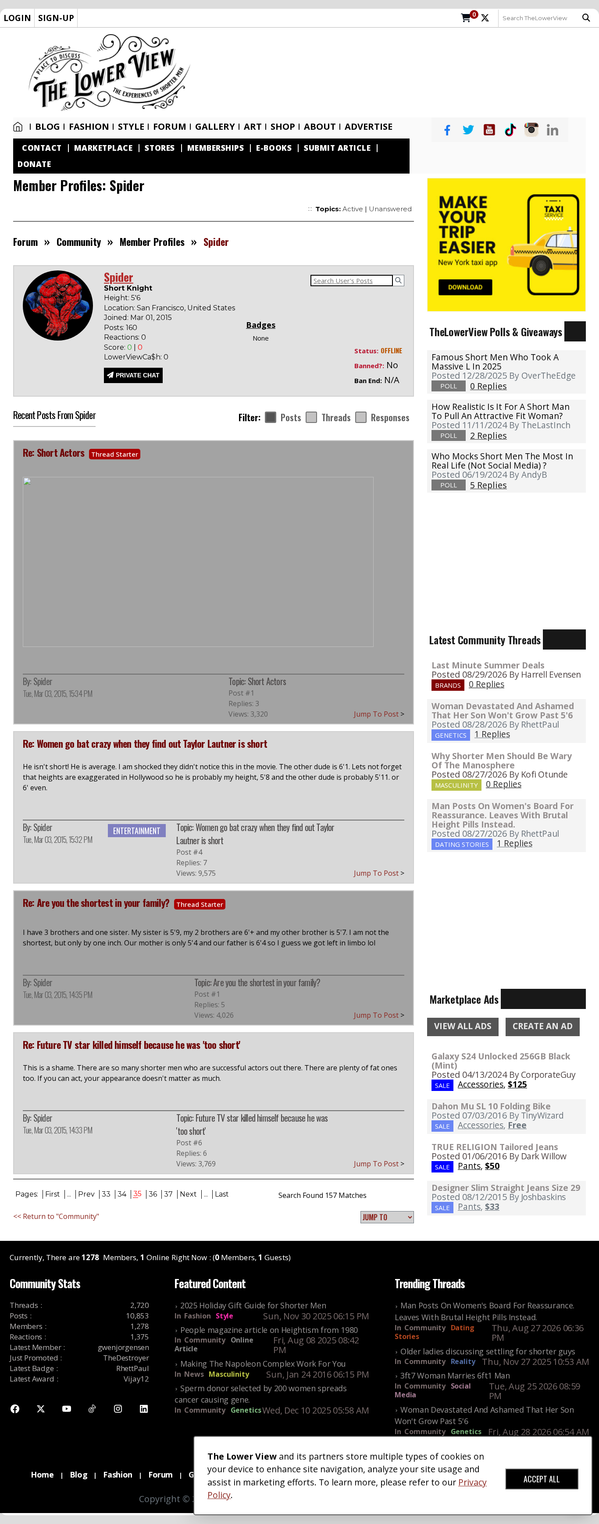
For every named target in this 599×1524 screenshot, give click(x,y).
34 (122, 1194)
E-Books (274, 148)
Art (253, 127)
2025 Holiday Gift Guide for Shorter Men (253, 1305)
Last (222, 1194)
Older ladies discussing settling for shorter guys (487, 1351)
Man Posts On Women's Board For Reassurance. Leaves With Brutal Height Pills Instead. (502, 815)
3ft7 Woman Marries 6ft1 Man (455, 1375)
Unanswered (390, 209)
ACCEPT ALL (542, 1479)
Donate (34, 164)
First (52, 1194)
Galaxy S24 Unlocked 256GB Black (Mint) (500, 1060)
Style (131, 127)
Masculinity (229, 1374)
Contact (42, 148)
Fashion (89, 127)
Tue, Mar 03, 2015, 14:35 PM (57, 994)
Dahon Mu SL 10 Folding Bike (491, 1106)
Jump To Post (379, 714)
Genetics (246, 1410)
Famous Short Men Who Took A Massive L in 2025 (495, 361)
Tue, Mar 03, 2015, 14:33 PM (57, 1130)
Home (19, 126)
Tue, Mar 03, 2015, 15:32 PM (57, 839)
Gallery (215, 127)
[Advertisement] (399, 73)
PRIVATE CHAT (138, 375)
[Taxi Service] (506, 244)
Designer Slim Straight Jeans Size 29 (505, 1188)
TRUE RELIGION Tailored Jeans (494, 1147)
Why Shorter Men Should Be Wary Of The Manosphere (501, 760)
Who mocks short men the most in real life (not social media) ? (502, 460)
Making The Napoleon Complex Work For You (263, 1363)
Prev (86, 1194)
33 (106, 1194)
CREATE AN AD (543, 1026)
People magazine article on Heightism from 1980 (269, 1330)
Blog (47, 127)
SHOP (283, 127)
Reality (463, 1361)
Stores (160, 148)
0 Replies (486, 684)
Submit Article (337, 148)
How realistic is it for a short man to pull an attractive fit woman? (500, 411)
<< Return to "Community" (56, 1216)
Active (352, 209)
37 (168, 1194)
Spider (42, 681)
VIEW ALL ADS (463, 1026)
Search (588, 18)
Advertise (368, 127)
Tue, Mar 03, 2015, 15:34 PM (57, 693)
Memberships (215, 148)
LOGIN (17, 17)
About (320, 127)
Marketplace (103, 148)
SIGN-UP (56, 17)
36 (153, 1194)
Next (188, 1194)
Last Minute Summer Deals (488, 665)
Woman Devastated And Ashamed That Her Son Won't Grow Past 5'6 (502, 710)
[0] (466, 18)
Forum (169, 127)
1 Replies (492, 734)
